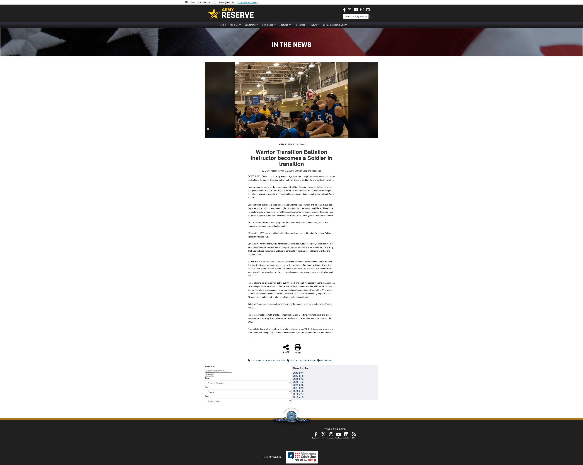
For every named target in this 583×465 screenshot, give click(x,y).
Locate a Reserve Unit (333, 24)
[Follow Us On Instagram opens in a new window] (331, 435)
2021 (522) (298, 387)
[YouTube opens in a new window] (356, 9)
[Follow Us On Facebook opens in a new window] (316, 435)
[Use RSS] (354, 435)
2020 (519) (298, 390)
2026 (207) (298, 372)
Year (207, 395)
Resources (300, 24)
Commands (267, 24)
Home (223, 24)
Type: (208, 378)
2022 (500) (298, 384)
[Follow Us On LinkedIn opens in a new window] (346, 435)
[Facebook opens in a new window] (344, 9)
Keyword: (210, 366)
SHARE (286, 352)
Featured (284, 24)
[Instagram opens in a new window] (362, 9)
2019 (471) (298, 393)
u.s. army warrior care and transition (268, 360)
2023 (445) (298, 381)
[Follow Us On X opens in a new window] (323, 435)
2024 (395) (298, 378)
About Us (234, 24)
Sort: (207, 386)
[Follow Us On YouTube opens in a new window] (338, 435)
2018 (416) (298, 396)
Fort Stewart (326, 360)
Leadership (250, 24)
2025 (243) (298, 375)
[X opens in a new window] (350, 9)
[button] (248, 2)
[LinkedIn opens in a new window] (368, 9)
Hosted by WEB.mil (272, 457)
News (314, 24)
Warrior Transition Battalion (303, 360)
